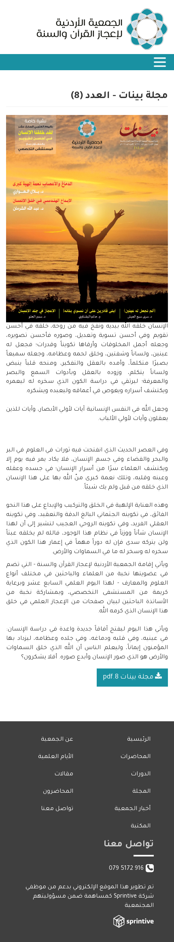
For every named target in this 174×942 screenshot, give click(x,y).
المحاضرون (58, 792)
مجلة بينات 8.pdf (129, 677)
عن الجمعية (57, 740)
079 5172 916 (126, 869)
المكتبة (141, 826)
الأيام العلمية (55, 757)
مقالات (63, 774)
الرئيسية (139, 740)
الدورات (141, 774)
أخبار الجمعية (133, 809)
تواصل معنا (57, 809)
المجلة (141, 792)
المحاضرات (135, 757)
